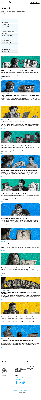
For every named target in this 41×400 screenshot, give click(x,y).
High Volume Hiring (18, 370)
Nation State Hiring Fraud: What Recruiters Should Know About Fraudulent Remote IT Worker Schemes (19, 293)
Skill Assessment (5, 367)
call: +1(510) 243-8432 (19, 377)
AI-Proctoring (4, 370)
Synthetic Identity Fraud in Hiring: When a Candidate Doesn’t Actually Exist (17, 243)
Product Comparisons (31, 367)
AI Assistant (4, 368)
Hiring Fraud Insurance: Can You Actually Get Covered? (12, 121)
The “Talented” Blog (30, 363)
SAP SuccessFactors (18, 364)
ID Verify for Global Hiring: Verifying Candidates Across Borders (14, 218)
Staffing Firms (17, 367)
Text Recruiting (4, 371)
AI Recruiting (3, 93)
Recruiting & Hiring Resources (32, 366)
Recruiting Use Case (18, 373)
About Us (3, 377)
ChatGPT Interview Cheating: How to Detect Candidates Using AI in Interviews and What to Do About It (20, 96)
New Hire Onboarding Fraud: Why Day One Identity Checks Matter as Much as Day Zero (19, 170)
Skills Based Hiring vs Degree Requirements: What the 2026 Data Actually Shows (18, 70)
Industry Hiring (17, 372)
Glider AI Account (30, 368)
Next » (25, 351)
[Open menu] (2, 2)
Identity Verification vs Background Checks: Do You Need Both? (14, 193)
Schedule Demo (34, 2)
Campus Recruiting (18, 371)
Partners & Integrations (6, 373)
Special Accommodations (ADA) (20, 369)
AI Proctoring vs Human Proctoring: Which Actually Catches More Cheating (17, 340)
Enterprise (16, 363)
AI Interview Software (5, 366)
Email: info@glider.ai (18, 379)
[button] (9, 20)
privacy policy (16, 390)
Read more (3, 78)
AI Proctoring (3, 69)
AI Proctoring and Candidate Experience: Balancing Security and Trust (16, 145)
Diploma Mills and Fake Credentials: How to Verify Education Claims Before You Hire (18, 267)
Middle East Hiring (18, 366)
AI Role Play (4, 369)
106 (21, 351)
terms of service (24, 390)
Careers (3, 378)
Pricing (3, 380)
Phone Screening (5, 372)
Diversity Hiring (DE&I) (19, 368)
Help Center (29, 369)
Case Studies (29, 364)
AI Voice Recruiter (5, 364)
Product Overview (5, 363)
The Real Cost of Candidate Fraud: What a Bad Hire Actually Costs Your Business (17, 316)
